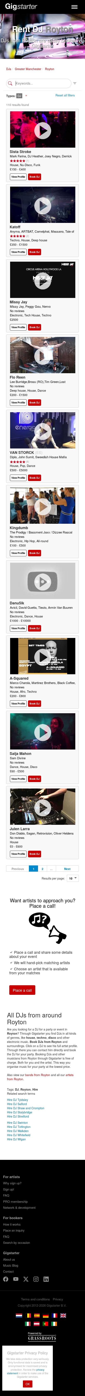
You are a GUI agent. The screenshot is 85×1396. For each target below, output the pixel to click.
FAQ (6, 1195)
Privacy (58, 1299)
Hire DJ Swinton (17, 1122)
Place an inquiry (14, 1230)
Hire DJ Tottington (19, 1127)
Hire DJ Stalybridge (19, 1112)
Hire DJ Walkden (18, 1131)
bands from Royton (37, 1075)
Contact (8, 1271)
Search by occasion (16, 1242)
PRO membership (15, 1201)
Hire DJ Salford (17, 1104)
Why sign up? (12, 1183)
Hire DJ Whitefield (18, 1135)
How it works (12, 1224)
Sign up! (8, 1189)
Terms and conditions (35, 1299)
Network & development (19, 1207)
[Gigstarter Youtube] (16, 1280)
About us (9, 1259)
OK (28, 1384)
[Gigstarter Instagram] (36, 1280)
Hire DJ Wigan (16, 1139)
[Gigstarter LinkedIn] (46, 1280)
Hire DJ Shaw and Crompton (25, 1108)
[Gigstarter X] (26, 1280)
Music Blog (10, 1265)
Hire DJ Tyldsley (17, 1100)
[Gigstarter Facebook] (6, 1280)
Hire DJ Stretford (18, 1116)
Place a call (22, 990)
